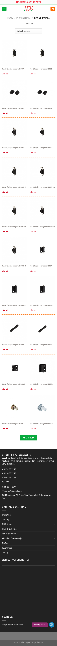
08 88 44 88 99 (10, 487)
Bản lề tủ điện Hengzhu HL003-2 (14, 187)
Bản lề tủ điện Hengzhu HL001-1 (42, 69)
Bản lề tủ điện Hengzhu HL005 (13, 345)
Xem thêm (28, 438)
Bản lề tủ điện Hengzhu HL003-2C (14, 227)
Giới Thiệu (6, 520)
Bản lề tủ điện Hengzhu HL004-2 (42, 305)
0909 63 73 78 (10, 477)
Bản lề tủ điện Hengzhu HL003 (13, 148)
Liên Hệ (5, 553)
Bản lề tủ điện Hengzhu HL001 (13, 69)
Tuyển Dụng (7, 548)
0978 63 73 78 (10, 469)
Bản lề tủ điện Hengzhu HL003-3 (14, 266)
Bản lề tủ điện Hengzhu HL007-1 (42, 424)
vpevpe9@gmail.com (13, 491)
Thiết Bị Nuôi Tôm (9, 529)
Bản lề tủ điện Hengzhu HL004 (41, 266)
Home (10, 18)
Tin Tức (5, 543)
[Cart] (53, 9)
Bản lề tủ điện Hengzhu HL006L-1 (42, 384)
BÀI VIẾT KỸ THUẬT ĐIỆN (12, 538)
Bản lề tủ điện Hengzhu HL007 (13, 424)
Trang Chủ (6, 515)
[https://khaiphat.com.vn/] (28, 9)
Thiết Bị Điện (7, 524)
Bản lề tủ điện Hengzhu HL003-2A (42, 187)
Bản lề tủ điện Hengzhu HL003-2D (42, 227)
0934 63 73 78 (10, 473)
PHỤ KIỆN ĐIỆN (23, 18)
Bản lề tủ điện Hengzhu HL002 (13, 108)
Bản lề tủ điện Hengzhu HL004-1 (14, 305)
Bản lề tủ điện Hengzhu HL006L (13, 384)
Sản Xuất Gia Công (9, 534)
